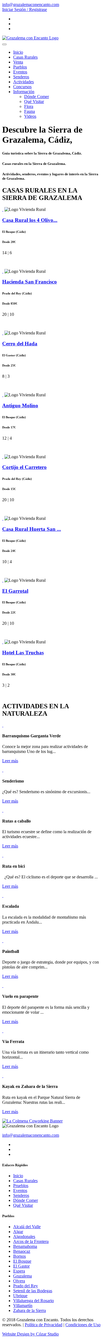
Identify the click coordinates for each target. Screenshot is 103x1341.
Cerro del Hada (19, 343)
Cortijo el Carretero (24, 467)
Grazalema (22, 1276)
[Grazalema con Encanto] (30, 38)
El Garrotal (15, 591)
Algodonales (24, 1236)
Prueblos (20, 1185)
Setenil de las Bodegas (32, 1290)
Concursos (22, 86)
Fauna (29, 111)
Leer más (10, 760)
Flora (28, 106)
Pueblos (20, 67)
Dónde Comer (36, 96)
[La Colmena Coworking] (32, 1121)
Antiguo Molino (20, 405)
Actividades (23, 81)
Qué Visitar (34, 101)
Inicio (18, 52)
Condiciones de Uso (83, 1324)
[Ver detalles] (2, 209)
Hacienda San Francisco (29, 282)
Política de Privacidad (43, 1324)
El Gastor (21, 1266)
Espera (19, 1271)
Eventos (20, 72)
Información (23, 91)
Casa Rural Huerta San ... (31, 529)
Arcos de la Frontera (31, 1241)
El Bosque (22, 1261)
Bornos (19, 1256)
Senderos (21, 76)
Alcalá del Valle (27, 1226)
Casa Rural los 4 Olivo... (29, 220)
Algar (18, 1231)
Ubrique (20, 1295)
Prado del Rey (25, 1285)
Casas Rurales (25, 57)
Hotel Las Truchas (23, 652)
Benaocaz (21, 1251)
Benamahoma (25, 1246)
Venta (18, 62)
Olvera (19, 1281)
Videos (30, 116)
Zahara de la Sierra (29, 1310)
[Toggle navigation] (4, 44)
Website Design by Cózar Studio (30, 1334)
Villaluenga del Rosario (33, 1300)
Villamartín (22, 1305)
